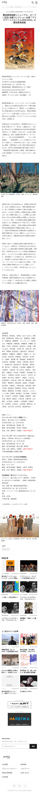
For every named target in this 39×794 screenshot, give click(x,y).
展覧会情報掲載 (7, 773)
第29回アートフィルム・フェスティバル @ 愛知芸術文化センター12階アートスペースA (10, 577)
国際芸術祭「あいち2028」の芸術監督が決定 (10, 650)
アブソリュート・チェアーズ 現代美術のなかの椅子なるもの (28, 577)
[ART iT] (19, 757)
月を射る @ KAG (25, 691)
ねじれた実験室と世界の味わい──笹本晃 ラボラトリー (10, 671)
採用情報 (23, 764)
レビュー (4, 667)
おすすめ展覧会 (10, 12)
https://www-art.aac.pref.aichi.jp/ (12, 89)
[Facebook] (25, 786)
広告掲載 (5, 777)
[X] (14, 786)
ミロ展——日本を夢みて (10, 597)
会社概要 (5, 764)
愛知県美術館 (19, 12)
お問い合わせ (24, 773)
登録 (33, 746)
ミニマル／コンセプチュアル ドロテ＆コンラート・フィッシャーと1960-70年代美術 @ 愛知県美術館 (28, 598)
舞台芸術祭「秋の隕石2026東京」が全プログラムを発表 (28, 650)
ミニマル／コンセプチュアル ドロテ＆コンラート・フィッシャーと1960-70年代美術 (10, 619)
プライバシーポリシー (9, 768)
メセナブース (24, 768)
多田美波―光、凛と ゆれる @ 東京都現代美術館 (28, 671)
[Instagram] (20, 786)
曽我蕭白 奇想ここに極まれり (28, 619)
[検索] (33, 3)
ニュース (4, 646)
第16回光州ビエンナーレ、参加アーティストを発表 (10, 692)
